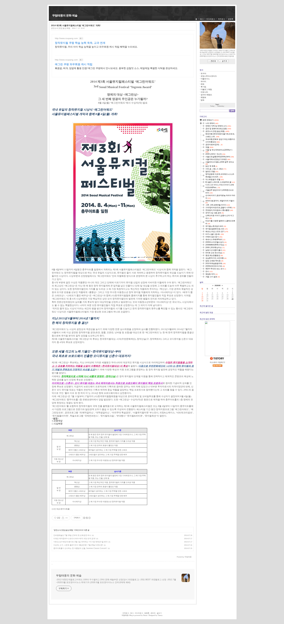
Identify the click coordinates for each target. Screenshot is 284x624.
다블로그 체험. (206, 89)
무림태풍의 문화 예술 (64, 15)
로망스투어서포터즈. (209, 76)
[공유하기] (63, 518)
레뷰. (203, 84)
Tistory (160, 615)
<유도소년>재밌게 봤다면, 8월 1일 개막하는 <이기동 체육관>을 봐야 (80, 542)
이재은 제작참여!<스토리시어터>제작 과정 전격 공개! (74, 539)
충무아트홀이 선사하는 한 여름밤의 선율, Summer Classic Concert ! (80, 548)
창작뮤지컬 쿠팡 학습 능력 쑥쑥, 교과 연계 (80, 42)
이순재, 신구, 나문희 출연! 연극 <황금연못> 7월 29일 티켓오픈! (78, 545)
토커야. (203, 73)
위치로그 (221, 19)
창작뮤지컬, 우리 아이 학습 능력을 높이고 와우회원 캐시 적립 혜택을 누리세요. (96, 47)
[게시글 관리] (66, 518)
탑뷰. (203, 100)
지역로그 (125, 613)
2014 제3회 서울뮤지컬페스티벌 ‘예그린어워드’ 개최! (76, 25)
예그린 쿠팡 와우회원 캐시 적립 (73, 64)
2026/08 (217, 285)
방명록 (230, 19)
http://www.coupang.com (66, 38)
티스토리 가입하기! (217, 362)
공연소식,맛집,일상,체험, (61, 28)
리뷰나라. (204, 92)
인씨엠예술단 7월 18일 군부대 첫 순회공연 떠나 (72, 535)
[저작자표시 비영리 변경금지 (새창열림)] (87, 518)
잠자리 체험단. (206, 95)
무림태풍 (125, 615)
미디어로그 (210, 19)
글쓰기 (159, 613)
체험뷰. (203, 97)
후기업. (203, 87)
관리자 (153, 613)
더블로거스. (205, 79)
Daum (145, 615)
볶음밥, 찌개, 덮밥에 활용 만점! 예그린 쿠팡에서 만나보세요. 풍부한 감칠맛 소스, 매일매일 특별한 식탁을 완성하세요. (116, 68)
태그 (202, 19)
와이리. (203, 81)
